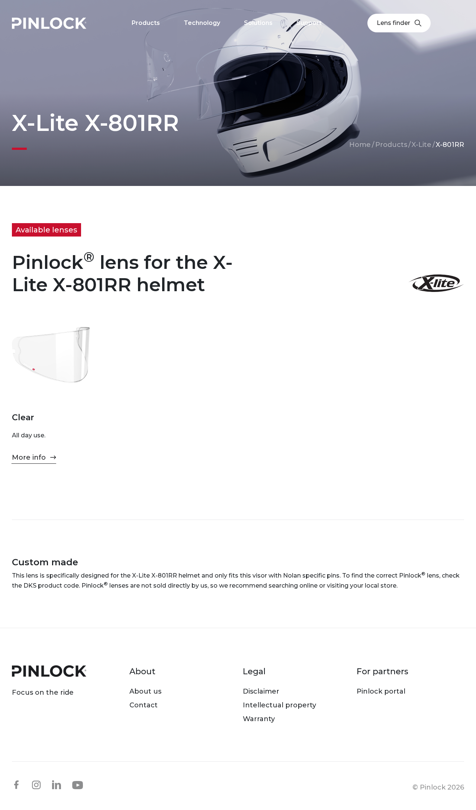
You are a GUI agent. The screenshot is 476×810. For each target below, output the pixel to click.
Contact (143, 705)
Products (391, 145)
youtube (77, 785)
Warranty (259, 719)
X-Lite (421, 145)
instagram (36, 784)
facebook (16, 784)
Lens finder (393, 22)
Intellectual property (279, 705)
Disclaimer (261, 691)
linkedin (56, 784)
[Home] (49, 23)
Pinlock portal (381, 691)
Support (309, 22)
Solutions (258, 22)
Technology (202, 22)
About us (145, 691)
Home (360, 145)
